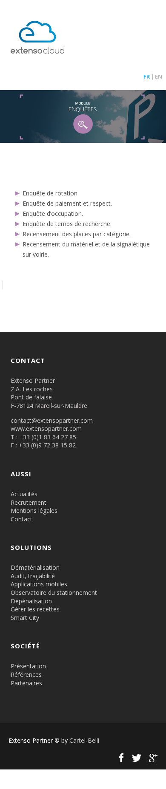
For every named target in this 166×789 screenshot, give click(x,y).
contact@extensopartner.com (52, 420)
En (158, 76)
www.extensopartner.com (46, 428)
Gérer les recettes (35, 609)
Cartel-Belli (84, 740)
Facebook (121, 757)
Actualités (24, 494)
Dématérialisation (35, 567)
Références (26, 674)
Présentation (28, 666)
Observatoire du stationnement (54, 592)
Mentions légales (34, 510)
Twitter (136, 757)
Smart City (25, 618)
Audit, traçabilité (33, 576)
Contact (21, 519)
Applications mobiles (39, 584)
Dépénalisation (31, 601)
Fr (146, 76)
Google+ (151, 757)
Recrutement (28, 502)
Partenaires (26, 683)
